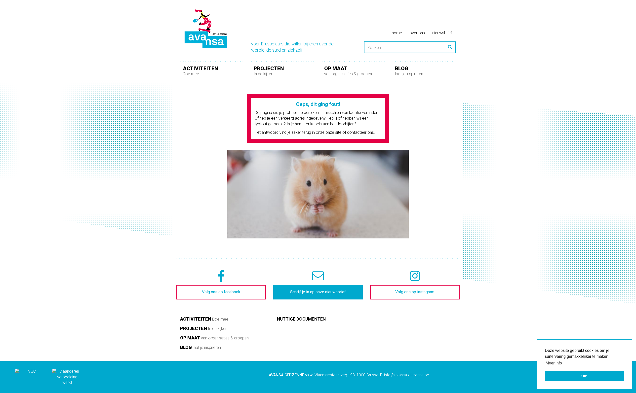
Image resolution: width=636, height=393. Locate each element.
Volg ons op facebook (221, 292)
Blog (409, 71)
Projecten (269, 71)
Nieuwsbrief (442, 33)
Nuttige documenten (301, 319)
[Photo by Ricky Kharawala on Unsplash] (318, 194)
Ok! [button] (584, 376)
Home (397, 33)
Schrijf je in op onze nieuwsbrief (318, 292)
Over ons (417, 33)
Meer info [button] (554, 363)
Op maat (348, 71)
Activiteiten (200, 71)
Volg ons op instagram (414, 292)
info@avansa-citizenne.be (406, 375)
